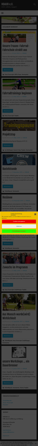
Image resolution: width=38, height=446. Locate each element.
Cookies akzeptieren (19, 221)
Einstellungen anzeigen (19, 231)
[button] (35, 214)
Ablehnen (19, 226)
